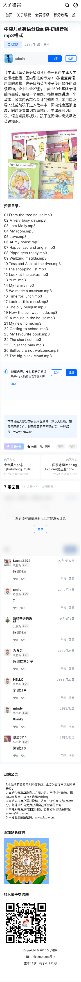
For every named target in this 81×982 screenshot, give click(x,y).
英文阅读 (13, 44)
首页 (9, 15)
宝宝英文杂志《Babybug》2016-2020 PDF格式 (18, 469)
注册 (71, 372)
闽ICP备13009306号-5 (40, 957)
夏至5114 (20, 737)
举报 (63, 578)
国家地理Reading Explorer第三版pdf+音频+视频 (61, 469)
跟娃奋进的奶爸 (22, 620)
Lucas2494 (21, 560)
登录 (56, 372)
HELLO (18, 679)
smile (17, 589)
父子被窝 (52, 950)
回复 (71, 578)
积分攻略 (61, 15)
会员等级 (42, 15)
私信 (71, 59)
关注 (56, 59)
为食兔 (17, 650)
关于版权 (24, 15)
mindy (18, 708)
